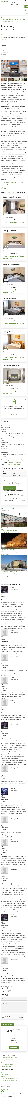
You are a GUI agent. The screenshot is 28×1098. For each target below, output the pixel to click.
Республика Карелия (6, 1061)
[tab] (13, 212)
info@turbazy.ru (5, 1089)
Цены (2, 48)
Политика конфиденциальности (9, 1078)
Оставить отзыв (7, 1024)
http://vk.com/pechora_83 (14, 462)
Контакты (3, 1076)
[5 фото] (14, 274)
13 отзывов (4, 34)
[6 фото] (14, 307)
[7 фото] (14, 206)
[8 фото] (14, 375)
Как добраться (5, 52)
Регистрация (4, 1074)
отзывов (15, 1031)
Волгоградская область (7, 1064)
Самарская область (6, 1066)
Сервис (3, 988)
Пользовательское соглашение (9, 1080)
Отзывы (3, 54)
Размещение (4, 991)
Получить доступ (14, 414)
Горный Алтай (4, 1062)
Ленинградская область (7, 1059)
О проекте (3, 1071)
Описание (4, 46)
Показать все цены (9, 488)
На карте (5, 39)
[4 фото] (14, 341)
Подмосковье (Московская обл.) (9, 1057)
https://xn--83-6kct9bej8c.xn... (15, 464)
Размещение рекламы (7, 1073)
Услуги (3, 50)
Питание (3, 994)
